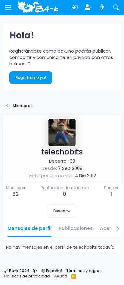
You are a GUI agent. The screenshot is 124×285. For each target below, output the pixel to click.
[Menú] (8, 7)
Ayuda (60, 276)
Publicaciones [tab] (76, 228)
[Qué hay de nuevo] (102, 8)
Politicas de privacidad (27, 276)
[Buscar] (116, 8)
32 (15, 194)
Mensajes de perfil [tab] (29, 228)
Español (53, 271)
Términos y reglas (83, 271)
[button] (35, 270)
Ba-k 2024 (19, 271)
